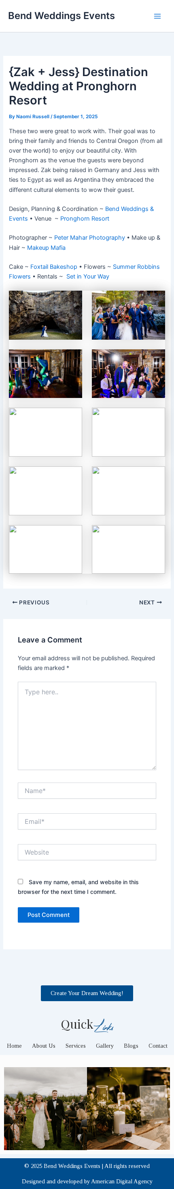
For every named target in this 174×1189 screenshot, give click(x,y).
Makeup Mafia (46, 247)
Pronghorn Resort (84, 218)
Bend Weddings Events (61, 15)
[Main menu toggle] (157, 16)
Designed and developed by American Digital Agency (87, 1181)
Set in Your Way (87, 276)
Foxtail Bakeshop (53, 266)
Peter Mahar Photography (89, 237)
